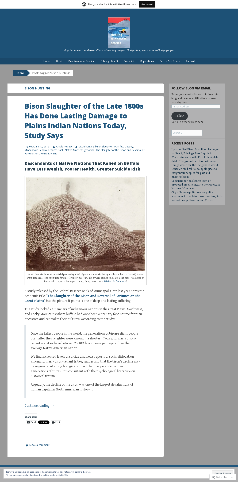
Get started (147, 4)
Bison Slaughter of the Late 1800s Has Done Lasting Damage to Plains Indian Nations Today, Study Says (84, 120)
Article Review (64, 146)
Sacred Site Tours (170, 61)
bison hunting (86, 146)
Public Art (129, 61)
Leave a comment (39, 445)
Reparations (147, 61)
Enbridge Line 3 (109, 61)
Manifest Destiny (123, 146)
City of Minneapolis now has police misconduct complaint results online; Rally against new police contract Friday (197, 196)
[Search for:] (186, 133)
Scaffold (190, 61)
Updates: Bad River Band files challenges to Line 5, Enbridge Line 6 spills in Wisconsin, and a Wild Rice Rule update (195, 153)
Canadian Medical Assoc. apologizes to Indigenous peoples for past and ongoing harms (194, 173)
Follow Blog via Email (191, 88)
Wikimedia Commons (115, 281)
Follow (179, 116)
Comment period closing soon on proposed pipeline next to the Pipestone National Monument (195, 184)
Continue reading (39, 406)
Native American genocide (79, 150)
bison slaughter (104, 146)
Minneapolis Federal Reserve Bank (44, 150)
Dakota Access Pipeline (81, 61)
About (59, 61)
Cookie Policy (64, 475)
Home (46, 61)
